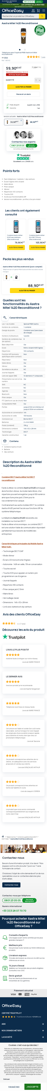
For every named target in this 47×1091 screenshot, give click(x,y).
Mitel (6, 57)
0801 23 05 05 (33, 2)
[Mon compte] (33, 11)
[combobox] (23, 16)
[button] (21, 50)
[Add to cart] (16, 247)
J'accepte (32, 1086)
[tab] (23, 170)
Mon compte (33, 11)
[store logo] (13, 11)
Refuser (6, 1079)
